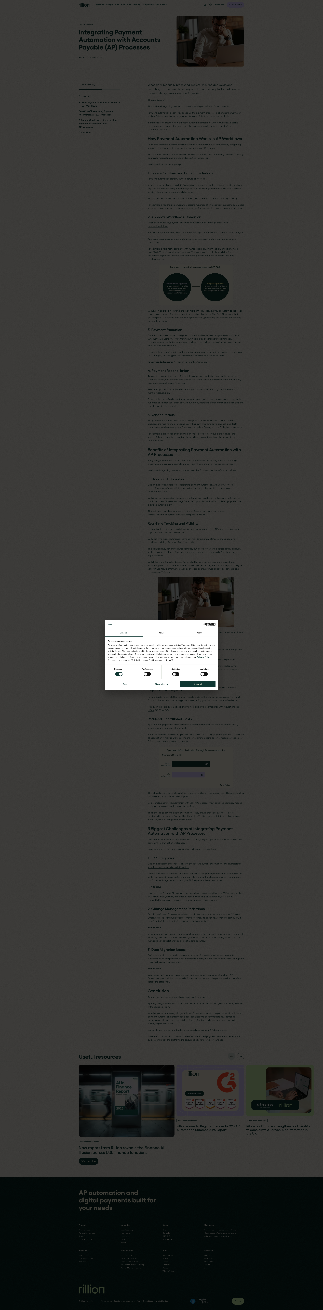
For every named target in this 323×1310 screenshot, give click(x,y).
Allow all (198, 684)
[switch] (147, 674)
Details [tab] (161, 633)
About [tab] (199, 633)
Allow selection (161, 684)
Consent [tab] (123, 633)
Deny (125, 684)
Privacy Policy (203, 657)
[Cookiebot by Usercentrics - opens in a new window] (204, 624)
